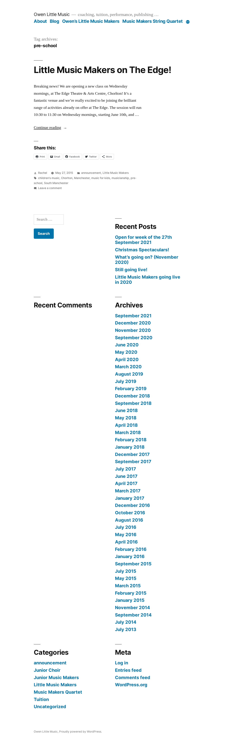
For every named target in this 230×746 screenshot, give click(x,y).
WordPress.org (131, 684)
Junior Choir (47, 670)
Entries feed (128, 670)
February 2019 (130, 388)
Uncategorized (50, 706)
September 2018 (133, 403)
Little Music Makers (116, 173)
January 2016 (129, 556)
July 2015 (125, 571)
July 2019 (125, 381)
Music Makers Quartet (58, 692)
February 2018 (130, 439)
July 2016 (125, 527)
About (40, 21)
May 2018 (125, 417)
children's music (48, 178)
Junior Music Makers (56, 677)
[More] (188, 22)
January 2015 (129, 600)
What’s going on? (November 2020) (146, 259)
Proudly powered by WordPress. (80, 731)
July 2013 (125, 629)
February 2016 (130, 549)
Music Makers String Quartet (152, 21)
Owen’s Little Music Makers (90, 21)
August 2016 (129, 520)
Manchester (82, 178)
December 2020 (133, 323)
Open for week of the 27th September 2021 (143, 239)
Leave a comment (50, 188)
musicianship (120, 178)
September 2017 (133, 461)
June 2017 (126, 476)
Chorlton (66, 178)
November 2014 (132, 607)
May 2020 (126, 352)
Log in (121, 662)
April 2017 (126, 483)
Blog (54, 21)
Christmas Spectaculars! (142, 249)
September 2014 (133, 615)
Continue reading (50, 127)
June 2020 (127, 344)
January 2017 (129, 498)
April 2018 (126, 425)
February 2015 (130, 593)
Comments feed (132, 677)
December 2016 (132, 505)
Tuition (41, 699)
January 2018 (129, 447)
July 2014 (125, 622)
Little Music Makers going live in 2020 (147, 279)
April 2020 (127, 359)
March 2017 (128, 490)
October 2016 (130, 512)
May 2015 (125, 578)
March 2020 (128, 366)
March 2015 (128, 585)
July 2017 (125, 469)
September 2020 (133, 337)
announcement (91, 173)
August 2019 (129, 374)
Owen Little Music (52, 14)
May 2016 (125, 534)
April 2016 (126, 542)
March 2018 (128, 432)
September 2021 (133, 315)
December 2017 (132, 454)
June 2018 (126, 410)
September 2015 (133, 563)
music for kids (100, 178)
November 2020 (133, 330)
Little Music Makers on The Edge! (102, 69)
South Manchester (56, 183)
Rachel (42, 173)
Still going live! (131, 269)
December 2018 (132, 396)
